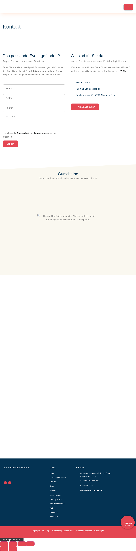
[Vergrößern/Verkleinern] (4, 543)
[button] (75, 7)
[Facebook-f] (5, 482)
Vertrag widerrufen (11, 540)
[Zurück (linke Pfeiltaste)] (4, 548)
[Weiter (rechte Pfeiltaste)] (13, 548)
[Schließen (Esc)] (30, 543)
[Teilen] (22, 543)
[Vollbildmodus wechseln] (13, 543)
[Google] (9, 482)
